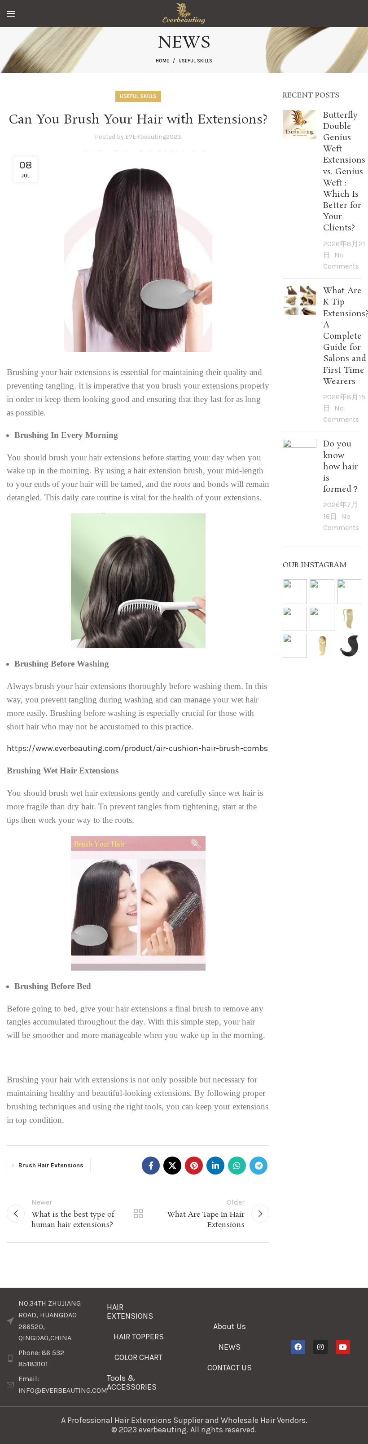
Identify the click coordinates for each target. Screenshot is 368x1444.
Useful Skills (195, 61)
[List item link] (48, 1358)
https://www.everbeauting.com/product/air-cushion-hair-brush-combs (137, 748)
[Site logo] (184, 13)
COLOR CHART (138, 1357)
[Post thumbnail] (299, 191)
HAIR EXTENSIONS (130, 1311)
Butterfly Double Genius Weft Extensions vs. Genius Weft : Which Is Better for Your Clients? (344, 172)
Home (162, 61)
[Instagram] (320, 1347)
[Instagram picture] (295, 591)
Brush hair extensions (50, 1165)
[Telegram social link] (258, 1166)
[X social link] (172, 1166)
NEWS (230, 1347)
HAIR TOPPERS (139, 1337)
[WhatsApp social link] (237, 1166)
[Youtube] (343, 1347)
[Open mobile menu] (11, 13)
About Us (229, 1326)
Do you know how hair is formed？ (341, 466)
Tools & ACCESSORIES (132, 1382)
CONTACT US (229, 1368)
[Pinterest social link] (194, 1166)
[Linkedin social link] (215, 1166)
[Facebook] (298, 1347)
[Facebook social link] (151, 1166)
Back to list (138, 1214)
